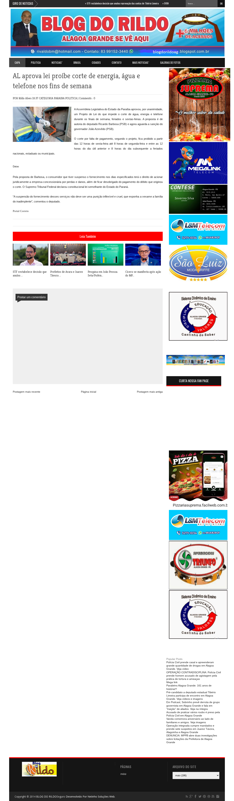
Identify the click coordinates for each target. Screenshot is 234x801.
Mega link (172, 682)
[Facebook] (195, 796)
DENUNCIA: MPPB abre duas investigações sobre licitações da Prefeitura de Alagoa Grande (191, 739)
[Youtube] (213, 796)
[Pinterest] (204, 796)
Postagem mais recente (26, 391)
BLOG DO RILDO (46, 796)
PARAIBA (59, 98)
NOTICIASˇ (57, 62)
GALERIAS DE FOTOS (170, 62)
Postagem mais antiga (150, 391)
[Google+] (191, 796)
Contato (116, 62)
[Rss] (187, 796)
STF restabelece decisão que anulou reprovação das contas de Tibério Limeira (110, 3)
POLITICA (36, 62)
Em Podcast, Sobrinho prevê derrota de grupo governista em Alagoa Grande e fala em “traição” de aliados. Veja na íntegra (193, 705)
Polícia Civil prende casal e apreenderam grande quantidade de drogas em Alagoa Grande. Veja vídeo (190, 665)
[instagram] (217, 796)
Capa (17, 62)
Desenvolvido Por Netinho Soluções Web (90, 796)
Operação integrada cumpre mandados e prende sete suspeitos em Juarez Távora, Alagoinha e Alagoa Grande (190, 729)
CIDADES (96, 62)
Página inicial (88, 391)
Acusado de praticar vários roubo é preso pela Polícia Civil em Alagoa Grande (193, 714)
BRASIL (77, 62)
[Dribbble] (209, 796)
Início (123, 774)
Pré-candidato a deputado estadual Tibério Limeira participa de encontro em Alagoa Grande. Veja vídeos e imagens (191, 695)
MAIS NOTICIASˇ (140, 62)
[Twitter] (200, 796)
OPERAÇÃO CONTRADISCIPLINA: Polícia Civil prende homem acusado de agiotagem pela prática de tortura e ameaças (193, 675)
